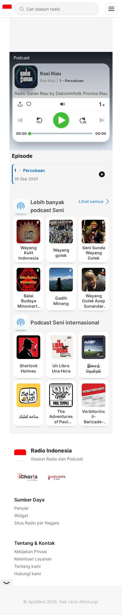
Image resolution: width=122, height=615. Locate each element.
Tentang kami (27, 566)
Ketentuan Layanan (33, 558)
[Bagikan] (20, 104)
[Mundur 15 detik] (39, 120)
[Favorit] (28, 104)
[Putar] (61, 120)
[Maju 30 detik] (83, 120)
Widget (21, 515)
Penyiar (21, 508)
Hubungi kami (27, 573)
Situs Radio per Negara (36, 522)
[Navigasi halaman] (111, 9)
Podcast (22, 57)
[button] (62, 104)
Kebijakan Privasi (30, 551)
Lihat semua (91, 201)
